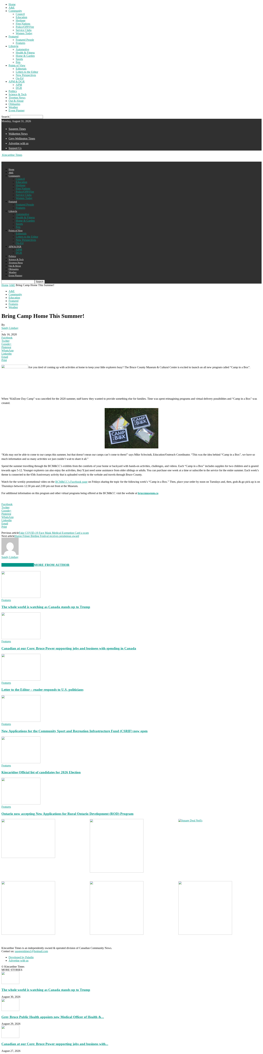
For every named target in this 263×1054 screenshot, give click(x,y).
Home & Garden (25, 55)
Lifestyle (13, 46)
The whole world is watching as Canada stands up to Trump (45, 607)
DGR (19, 87)
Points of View (17, 65)
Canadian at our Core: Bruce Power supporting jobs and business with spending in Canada (68, 648)
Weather (13, 107)
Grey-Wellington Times (22, 138)
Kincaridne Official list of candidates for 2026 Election (41, 772)
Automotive (22, 49)
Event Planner (17, 110)
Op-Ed (19, 78)
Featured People (25, 39)
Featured (13, 36)
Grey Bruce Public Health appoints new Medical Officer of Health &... (52, 1017)
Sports (19, 59)
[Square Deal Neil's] (190, 820)
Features (20, 42)
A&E (12, 7)
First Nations (23, 23)
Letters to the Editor (27, 71)
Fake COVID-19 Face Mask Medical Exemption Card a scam (54, 532)
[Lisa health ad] (205, 933)
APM (19, 84)
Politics (13, 91)
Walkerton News (18, 133)
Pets (18, 62)
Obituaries (14, 104)
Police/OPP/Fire (25, 26)
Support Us (15, 148)
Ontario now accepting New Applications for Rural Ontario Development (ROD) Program (67, 814)
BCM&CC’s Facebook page (71, 481)
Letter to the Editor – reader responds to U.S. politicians (42, 689)
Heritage (20, 20)
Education (21, 17)
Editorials (21, 68)
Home (12, 4)
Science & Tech (17, 94)
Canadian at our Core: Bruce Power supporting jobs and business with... (54, 1044)
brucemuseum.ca (148, 493)
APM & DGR (17, 81)
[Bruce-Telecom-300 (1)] (28, 933)
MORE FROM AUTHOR (51, 565)
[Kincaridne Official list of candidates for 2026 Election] (20, 762)
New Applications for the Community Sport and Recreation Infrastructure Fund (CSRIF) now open (74, 731)
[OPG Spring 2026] (116, 933)
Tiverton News (17, 97)
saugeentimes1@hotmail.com (31, 951)
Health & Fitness (25, 52)
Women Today (24, 33)
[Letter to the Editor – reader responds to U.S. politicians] (20, 679)
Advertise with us (18, 143)
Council (20, 14)
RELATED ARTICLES (17, 565)
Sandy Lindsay (9, 327)
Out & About (16, 100)
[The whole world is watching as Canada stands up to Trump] (20, 596)
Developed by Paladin (21, 957)
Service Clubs (23, 30)
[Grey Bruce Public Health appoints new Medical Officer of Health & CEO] (10, 1009)
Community (15, 10)
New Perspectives (26, 75)
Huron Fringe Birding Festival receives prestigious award (46, 536)
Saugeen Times (17, 128)
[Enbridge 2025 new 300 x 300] (116, 871)
